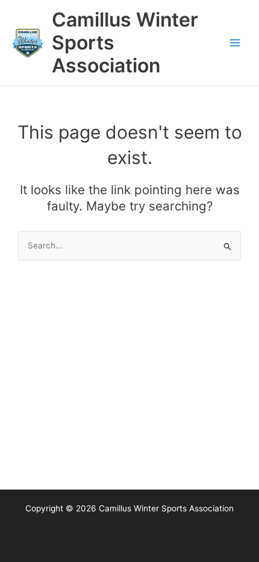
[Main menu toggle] (235, 43)
